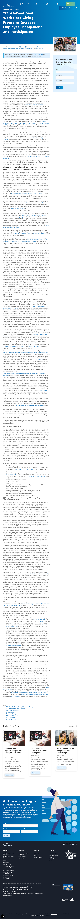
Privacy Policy (6, 893)
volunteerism (24, 203)
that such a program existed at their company (22, 241)
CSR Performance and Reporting (15, 709)
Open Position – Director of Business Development (39, 750)
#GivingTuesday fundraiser (14, 646)
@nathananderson (8, 49)
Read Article (10, 775)
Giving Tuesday (10, 712)
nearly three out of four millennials (35, 105)
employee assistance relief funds (38, 203)
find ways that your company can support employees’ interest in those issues (25, 352)
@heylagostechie (19, 49)
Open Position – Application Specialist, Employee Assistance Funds (13, 751)
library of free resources (18, 208)
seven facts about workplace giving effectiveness (30, 405)
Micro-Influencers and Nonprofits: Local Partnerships (65, 750)
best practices (42, 692)
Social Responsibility (12, 715)
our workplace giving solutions (37, 476)
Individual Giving (11, 714)
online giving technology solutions (21, 692)
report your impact (33, 346)
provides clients (43, 390)
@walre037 (39, 49)
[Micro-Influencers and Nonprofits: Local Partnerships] (66, 738)
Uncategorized (10, 717)
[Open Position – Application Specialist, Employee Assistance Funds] (14, 738)
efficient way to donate (39, 233)
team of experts (15, 696)
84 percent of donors (39, 619)
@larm (38, 47)
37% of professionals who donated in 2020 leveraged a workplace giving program (24, 216)
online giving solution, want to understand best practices (27, 193)
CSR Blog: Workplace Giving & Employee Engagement (21, 707)
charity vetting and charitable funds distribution (35, 694)
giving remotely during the (35, 156)
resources (34, 692)
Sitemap (23, 893)
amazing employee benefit (22, 233)
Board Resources (38, 893)
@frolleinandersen (30, 47)
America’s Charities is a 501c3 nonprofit (37, 574)
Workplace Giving (11, 719)
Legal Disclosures (15, 893)
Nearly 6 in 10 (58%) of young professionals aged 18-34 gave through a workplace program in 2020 (26, 123)
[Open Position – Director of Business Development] (40, 738)
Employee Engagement (12, 710)
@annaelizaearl (29, 49)
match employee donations (11, 346)
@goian (22, 47)
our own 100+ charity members (25, 469)
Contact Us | (30, 893)
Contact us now (38, 54)
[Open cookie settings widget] (3, 916)
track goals (22, 346)
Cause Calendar (38, 359)
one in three (41, 621)
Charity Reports (8, 895)
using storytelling (11, 474)
